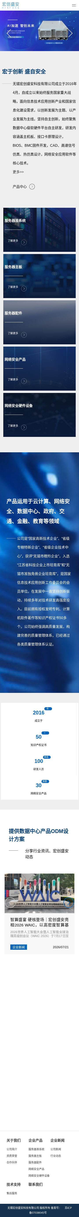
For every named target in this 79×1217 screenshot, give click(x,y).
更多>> (18, 172)
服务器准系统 (36, 1149)
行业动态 (55, 1156)
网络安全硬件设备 (39, 1175)
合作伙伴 (12, 1162)
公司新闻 (55, 1149)
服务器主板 (35, 1156)
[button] (9, 33)
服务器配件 (35, 1162)
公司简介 (12, 1149)
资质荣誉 (12, 1156)
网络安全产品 (36, 1169)
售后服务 (12, 1193)
